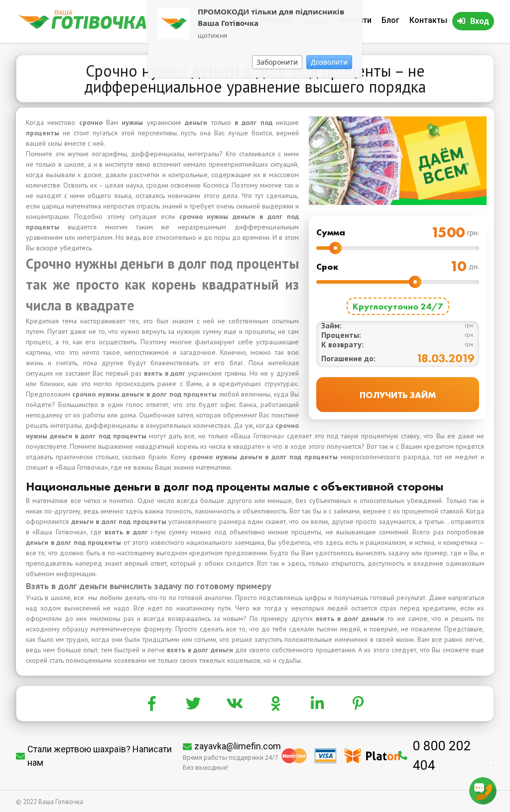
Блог (390, 20)
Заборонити (277, 62)
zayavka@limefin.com (237, 746)
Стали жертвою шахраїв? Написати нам (99, 756)
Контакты (428, 20)
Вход (479, 21)
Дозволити (329, 62)
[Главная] (82, 26)
